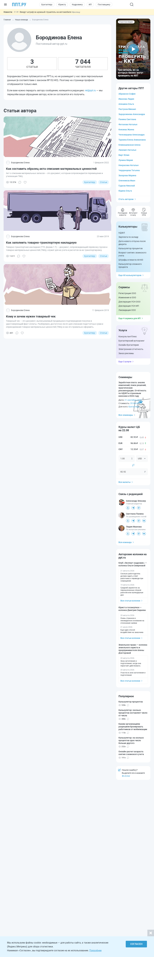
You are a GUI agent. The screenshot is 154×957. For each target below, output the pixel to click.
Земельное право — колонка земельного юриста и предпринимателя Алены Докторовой (133, 649)
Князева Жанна (126, 129)
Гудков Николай (127, 185)
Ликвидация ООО (127, 310)
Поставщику (104, 4)
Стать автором (126, 199)
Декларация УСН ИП (129, 306)
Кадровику (77, 4)
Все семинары (126, 415)
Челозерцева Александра (132, 134)
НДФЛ (122, 233)
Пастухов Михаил (127, 109)
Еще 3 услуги (125, 361)
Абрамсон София (127, 94)
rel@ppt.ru (90, 90)
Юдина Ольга (125, 191)
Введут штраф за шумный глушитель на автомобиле (46, 12)
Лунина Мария (126, 160)
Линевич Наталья (127, 150)
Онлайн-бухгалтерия (129, 345)
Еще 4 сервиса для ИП (130, 318)
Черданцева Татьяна (129, 170)
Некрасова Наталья (129, 165)
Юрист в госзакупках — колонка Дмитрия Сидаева (132, 608)
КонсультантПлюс (128, 336)
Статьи (103, 182)
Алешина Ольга (126, 104)
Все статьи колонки (130, 600)
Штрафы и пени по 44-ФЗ (131, 260)
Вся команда (125, 542)
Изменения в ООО (127, 297)
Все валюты (125, 482)
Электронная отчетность (131, 349)
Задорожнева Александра (132, 114)
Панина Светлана (127, 119)
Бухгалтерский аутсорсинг (132, 341)
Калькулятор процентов (131, 248)
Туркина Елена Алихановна (132, 140)
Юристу (62, 4)
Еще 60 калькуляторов (130, 275)
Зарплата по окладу (128, 237)
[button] (133, 49)
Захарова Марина (127, 175)
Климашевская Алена (129, 145)
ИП (90, 4)
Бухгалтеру (46, 4)
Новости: (8, 12)
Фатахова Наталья (128, 124)
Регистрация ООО (127, 293)
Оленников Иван (127, 180)
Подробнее (95, 950)
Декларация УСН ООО (129, 301)
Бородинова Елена (20, 162)
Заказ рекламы (126, 353)
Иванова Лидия (126, 99)
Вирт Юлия (124, 155)
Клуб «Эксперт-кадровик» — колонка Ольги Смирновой (133, 564)
